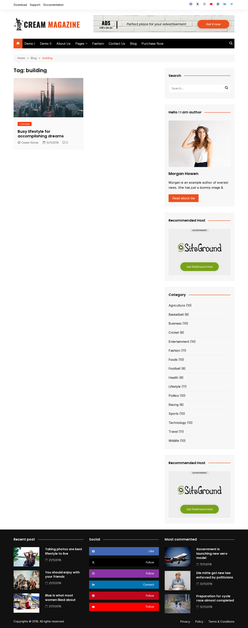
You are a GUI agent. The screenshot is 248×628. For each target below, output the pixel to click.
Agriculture (177, 305)
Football (174, 368)
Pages (79, 43)
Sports (173, 414)
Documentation (53, 5)
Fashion (98, 43)
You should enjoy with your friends (62, 574)
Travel (173, 432)
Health (173, 378)
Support (35, 5)
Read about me (183, 198)
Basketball (176, 314)
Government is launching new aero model (211, 553)
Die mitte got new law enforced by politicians (214, 575)
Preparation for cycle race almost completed (215, 598)
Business (175, 323)
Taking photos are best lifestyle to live (63, 551)
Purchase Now (152, 43)
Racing (173, 405)
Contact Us (117, 43)
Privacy (185, 621)
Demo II (46, 43)
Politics (174, 396)
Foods (173, 360)
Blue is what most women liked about (60, 597)
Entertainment (179, 342)
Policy (199, 621)
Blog (133, 43)
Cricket (174, 332)
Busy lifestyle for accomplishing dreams (41, 134)
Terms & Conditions (221, 621)
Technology (177, 423)
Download (20, 5)
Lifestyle (25, 123)
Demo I (29, 43)
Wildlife (174, 441)
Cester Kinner (30, 142)
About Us (63, 43)
